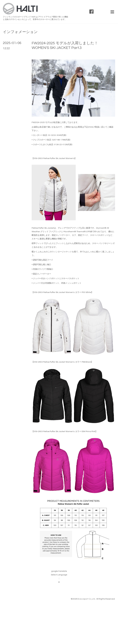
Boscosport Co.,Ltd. (86, 599)
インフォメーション (20, 32)
